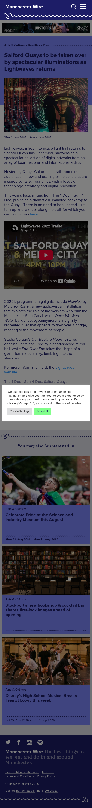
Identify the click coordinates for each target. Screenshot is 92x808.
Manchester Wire (24, 7)
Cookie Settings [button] (19, 411)
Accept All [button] (42, 411)
